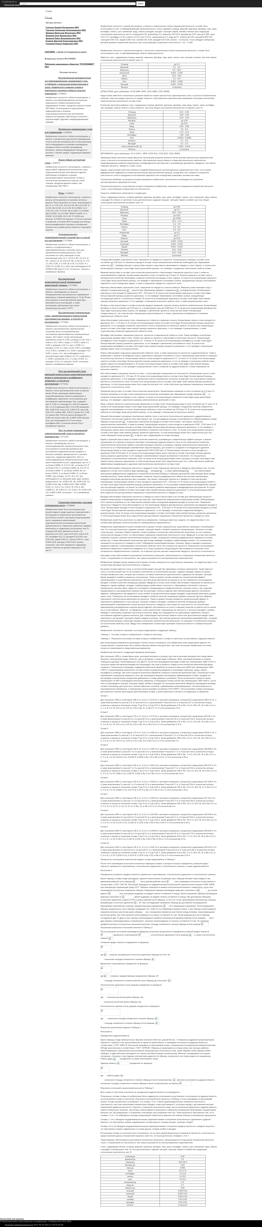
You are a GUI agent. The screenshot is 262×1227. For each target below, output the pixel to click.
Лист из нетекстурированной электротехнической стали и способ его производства (66, 433)
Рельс (61, 193)
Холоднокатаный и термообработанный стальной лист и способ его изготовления (67, 237)
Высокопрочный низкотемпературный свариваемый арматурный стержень (63, 282)
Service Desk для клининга (12, 1219)
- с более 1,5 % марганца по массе (66, 52)
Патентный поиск (12, 5)
